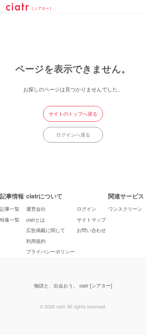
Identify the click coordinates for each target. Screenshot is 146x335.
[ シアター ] (41, 8)
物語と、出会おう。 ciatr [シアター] (73, 285)
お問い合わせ (91, 230)
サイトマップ (91, 219)
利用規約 (36, 241)
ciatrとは (35, 219)
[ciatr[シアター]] (17, 8)
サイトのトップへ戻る (73, 113)
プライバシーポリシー (50, 251)
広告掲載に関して (45, 230)
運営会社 (36, 208)
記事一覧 (9, 208)
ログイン (86, 208)
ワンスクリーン (125, 208)
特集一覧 (9, 219)
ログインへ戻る (73, 134)
